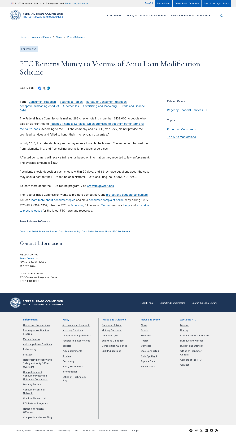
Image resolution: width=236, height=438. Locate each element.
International (69, 371)
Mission (184, 325)
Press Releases (76, 37)
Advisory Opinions (72, 330)
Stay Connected (150, 351)
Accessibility (63, 430)
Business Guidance (113, 340)
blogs (126, 205)
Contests (146, 346)
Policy (65, 319)
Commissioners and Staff (194, 335)
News (59, 37)
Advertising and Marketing (100, 106)
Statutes (28, 354)
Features (146, 335)
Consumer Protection (42, 101)
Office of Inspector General (113, 430)
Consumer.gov (110, 335)
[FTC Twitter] (201, 430)
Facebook (76, 205)
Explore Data (148, 361)
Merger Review (31, 339)
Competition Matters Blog (37, 417)
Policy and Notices (44, 430)
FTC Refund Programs (35, 403)
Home (23, 37)
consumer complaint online (106, 200)
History (184, 330)
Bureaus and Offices (191, 340)
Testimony (68, 361)
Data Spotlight (149, 356)
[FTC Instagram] (196, 430)
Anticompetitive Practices (37, 344)
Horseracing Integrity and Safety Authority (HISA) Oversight (37, 363)
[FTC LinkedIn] (206, 430)
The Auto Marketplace (181, 137)
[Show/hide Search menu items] (221, 16)
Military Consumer (112, 330)
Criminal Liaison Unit (34, 398)
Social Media (148, 366)
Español (149, 3)
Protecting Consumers (181, 129)
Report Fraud (163, 3)
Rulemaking (29, 349)
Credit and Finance (133, 106)
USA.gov (135, 430)
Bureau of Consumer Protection (106, 101)
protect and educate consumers (127, 194)
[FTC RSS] (216, 430)
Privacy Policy (24, 430)
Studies (66, 356)
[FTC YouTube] (211, 430)
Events (145, 330)
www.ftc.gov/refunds (100, 186)
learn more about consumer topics (53, 200)
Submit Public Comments (187, 3)
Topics (145, 340)
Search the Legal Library (216, 3)
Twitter (105, 205)
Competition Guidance (114, 346)
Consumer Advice (112, 325)
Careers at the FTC (190, 360)
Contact (184, 365)
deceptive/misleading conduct (39, 106)
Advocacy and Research (76, 325)
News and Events (41, 37)
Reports (66, 346)
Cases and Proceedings (36, 325)
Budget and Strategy (191, 346)
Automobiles (71, 106)
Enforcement (30, 319)
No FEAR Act (89, 430)
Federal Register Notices (76, 340)
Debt (23, 110)
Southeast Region (71, 101)
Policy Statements (72, 366)
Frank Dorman (27, 258)
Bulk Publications (111, 351)
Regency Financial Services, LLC (188, 110)
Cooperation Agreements (76, 335)
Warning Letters (32, 384)
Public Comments (72, 351)
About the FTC (188, 319)
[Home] (38, 18)
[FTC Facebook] (190, 430)
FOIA (76, 430)
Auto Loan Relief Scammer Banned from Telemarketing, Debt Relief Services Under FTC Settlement (75, 231)
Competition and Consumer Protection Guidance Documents (35, 376)
